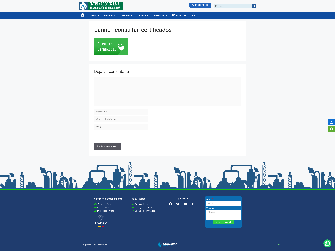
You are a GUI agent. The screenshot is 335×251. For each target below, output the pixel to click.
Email (209, 199)
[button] (200, 5)
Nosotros (108, 15)
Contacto (141, 15)
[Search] (254, 6)
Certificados (126, 15)
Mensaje (210, 208)
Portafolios (159, 15)
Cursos (93, 15)
